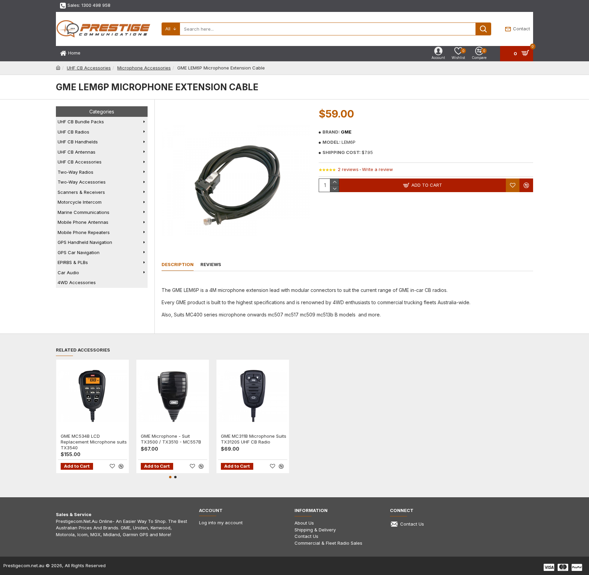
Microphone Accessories (144, 68)
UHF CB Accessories (89, 68)
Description (178, 264)
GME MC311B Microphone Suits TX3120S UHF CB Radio (253, 439)
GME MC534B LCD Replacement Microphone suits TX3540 (94, 441)
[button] (170, 477)
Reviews (210, 264)
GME (346, 132)
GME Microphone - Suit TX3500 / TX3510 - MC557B (171, 439)
